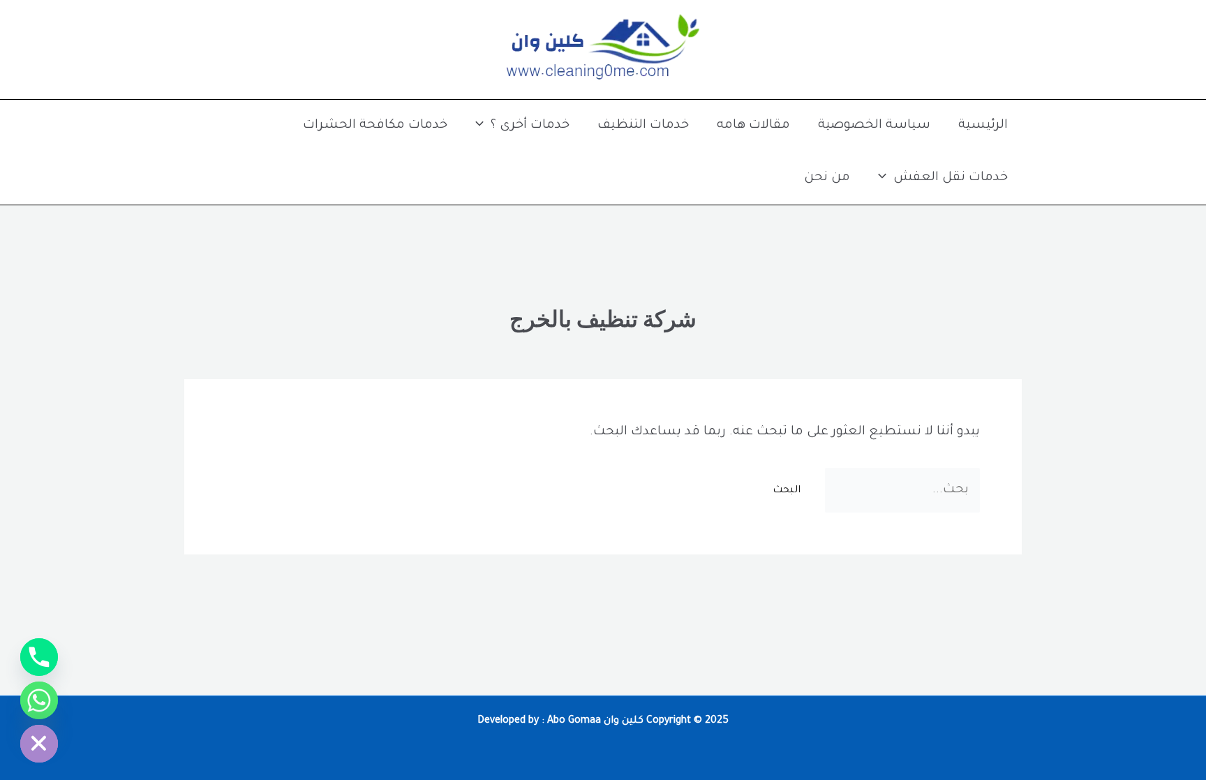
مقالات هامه (753, 126)
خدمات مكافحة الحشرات (375, 126)
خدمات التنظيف (643, 126)
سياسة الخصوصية (874, 126)
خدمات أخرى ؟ (530, 126)
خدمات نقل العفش (950, 178)
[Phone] (39, 657)
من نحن (827, 178)
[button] (483, 126)
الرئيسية (983, 126)
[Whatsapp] (39, 700)
